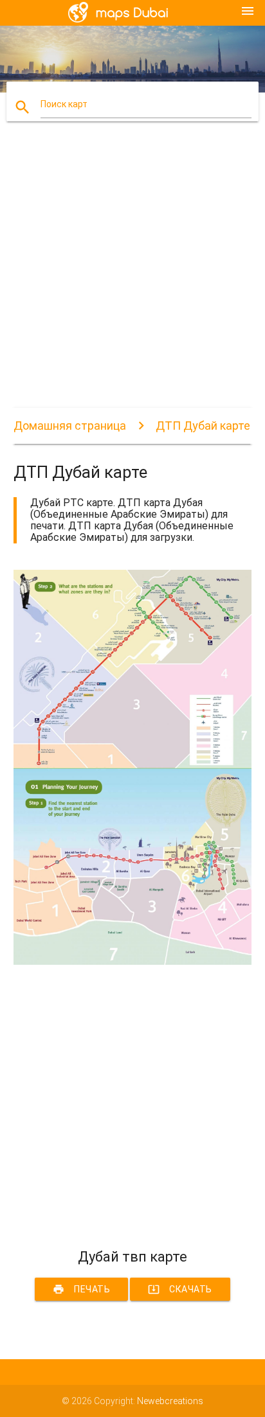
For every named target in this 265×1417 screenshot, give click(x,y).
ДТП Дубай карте (203, 425)
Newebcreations (170, 1401)
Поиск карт (64, 104)
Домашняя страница (70, 425)
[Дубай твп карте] (133, 961)
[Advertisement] (132, 275)
